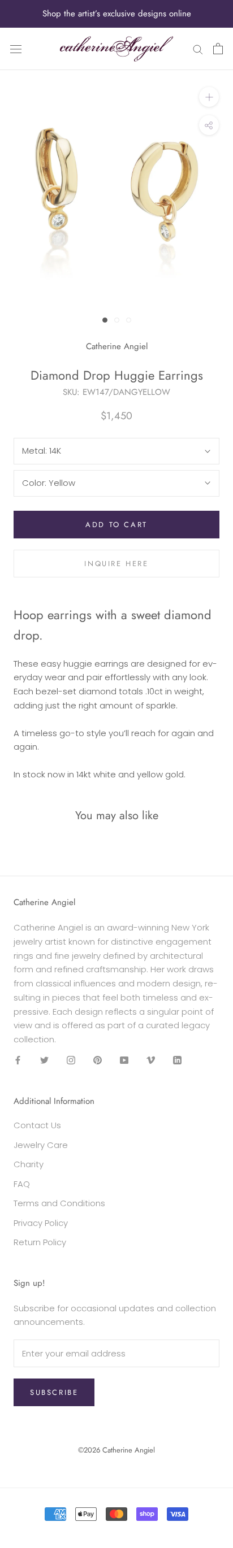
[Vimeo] (150, 1060)
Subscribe (54, 1392)
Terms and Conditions (59, 1203)
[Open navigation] (15, 48)
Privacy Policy (41, 1223)
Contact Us (37, 1125)
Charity (29, 1164)
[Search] (198, 49)
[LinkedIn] (177, 1060)
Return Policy (40, 1242)
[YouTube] (124, 1060)
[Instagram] (71, 1060)
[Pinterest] (97, 1060)
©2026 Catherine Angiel (116, 1450)
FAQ (22, 1184)
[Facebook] (18, 1060)
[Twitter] (44, 1060)
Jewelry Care (41, 1145)
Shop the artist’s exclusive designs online (116, 13)
